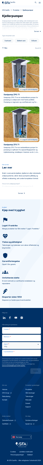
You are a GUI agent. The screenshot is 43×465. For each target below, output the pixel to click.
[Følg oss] (4, 318)
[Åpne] (39, 3)
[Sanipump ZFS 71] (21, 124)
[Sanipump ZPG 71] (21, 74)
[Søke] (36, 2)
